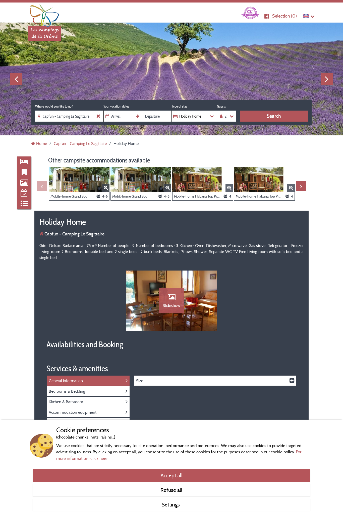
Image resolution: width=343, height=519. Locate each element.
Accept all (171, 475)
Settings (171, 504)
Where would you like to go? (54, 106)
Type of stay (179, 106)
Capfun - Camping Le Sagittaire (73, 234)
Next (327, 79)
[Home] (44, 14)
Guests (221, 106)
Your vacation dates (116, 106)
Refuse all (171, 490)
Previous (16, 79)
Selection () (284, 16)
